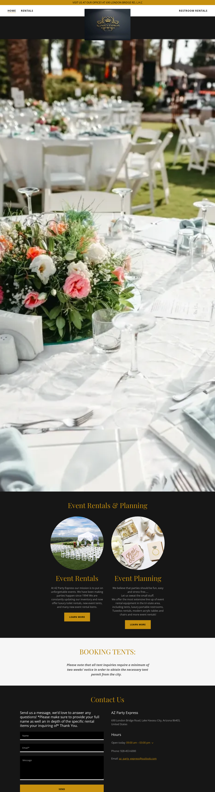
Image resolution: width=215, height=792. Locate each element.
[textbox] (62, 736)
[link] (107, 10)
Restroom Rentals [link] (193, 10)
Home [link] (12, 10)
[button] (152, 743)
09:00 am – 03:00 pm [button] (138, 742)
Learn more (77, 616)
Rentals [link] (27, 10)
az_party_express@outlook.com (138, 758)
